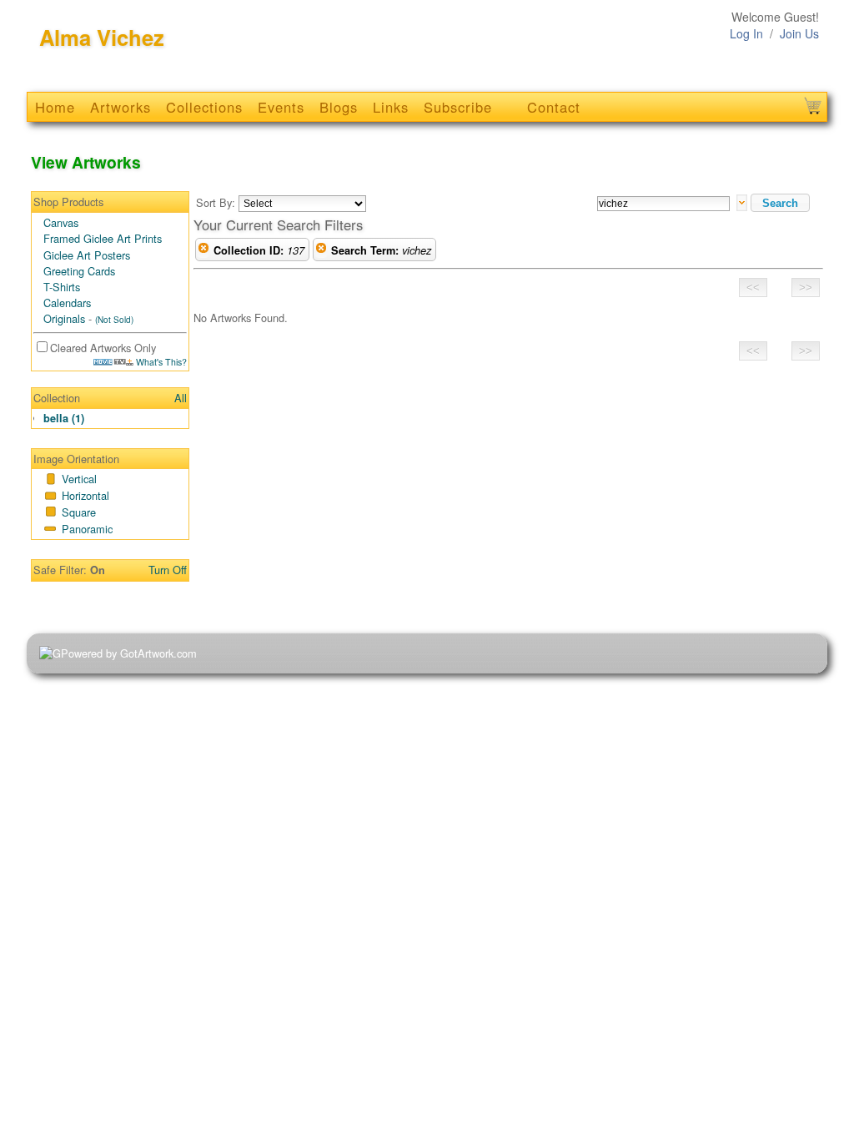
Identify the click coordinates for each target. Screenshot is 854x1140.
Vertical (79, 479)
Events (281, 107)
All (180, 398)
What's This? (160, 362)
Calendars (67, 302)
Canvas (60, 222)
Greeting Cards (79, 271)
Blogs (338, 107)
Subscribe (458, 107)
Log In (746, 33)
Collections (204, 107)
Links (391, 107)
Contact (553, 107)
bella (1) (63, 418)
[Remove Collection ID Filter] (203, 250)
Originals (64, 318)
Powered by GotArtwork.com (129, 653)
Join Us (799, 33)
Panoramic (87, 529)
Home (55, 107)
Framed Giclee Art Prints (102, 238)
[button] (780, 203)
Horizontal (85, 495)
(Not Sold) (114, 319)
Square (79, 512)
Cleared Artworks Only (103, 348)
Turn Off (167, 570)
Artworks (120, 107)
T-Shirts (61, 287)
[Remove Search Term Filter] (321, 250)
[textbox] (663, 203)
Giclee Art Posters (86, 255)
